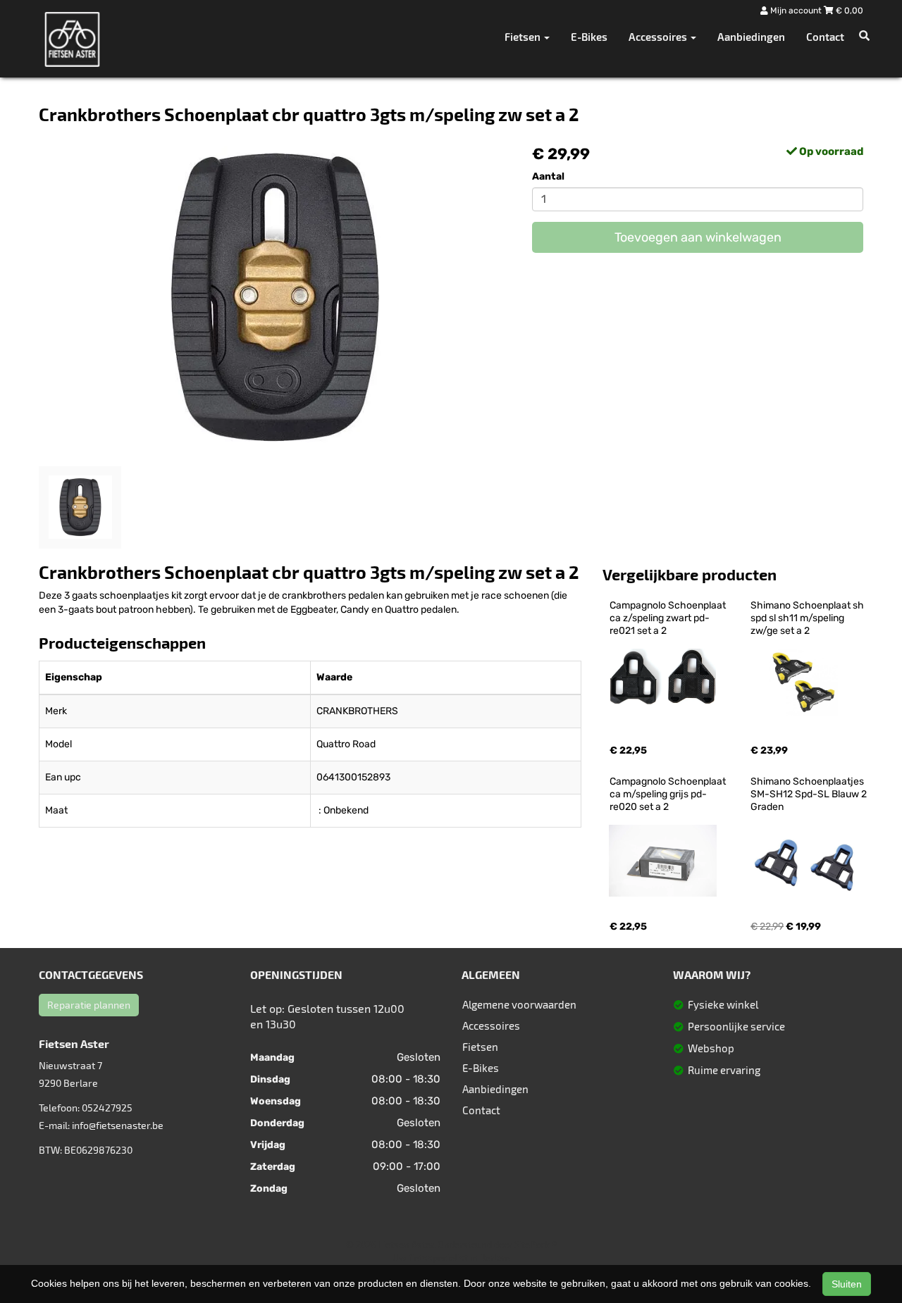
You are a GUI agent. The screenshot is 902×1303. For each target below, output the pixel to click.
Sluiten (847, 1284)
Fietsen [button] (524, 36)
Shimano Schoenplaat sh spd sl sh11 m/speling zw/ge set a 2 (808, 618)
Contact (825, 36)
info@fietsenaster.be (117, 1125)
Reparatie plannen (88, 1005)
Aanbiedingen (751, 36)
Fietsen (480, 1046)
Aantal (548, 176)
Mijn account (796, 10)
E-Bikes (589, 36)
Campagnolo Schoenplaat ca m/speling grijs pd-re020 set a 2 (669, 794)
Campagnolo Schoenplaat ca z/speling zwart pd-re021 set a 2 (669, 618)
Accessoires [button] (659, 36)
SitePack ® (535, 1244)
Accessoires (491, 1025)
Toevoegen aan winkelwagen (697, 237)
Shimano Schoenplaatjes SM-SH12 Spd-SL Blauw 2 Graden (809, 794)
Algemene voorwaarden (519, 1004)
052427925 (107, 1108)
